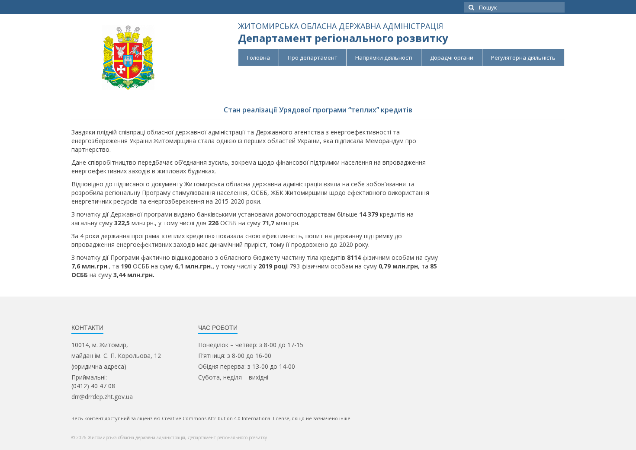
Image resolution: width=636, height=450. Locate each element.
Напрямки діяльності (383, 57)
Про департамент (312, 57)
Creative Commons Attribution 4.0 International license (225, 418)
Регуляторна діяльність (523, 57)
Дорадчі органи (451, 57)
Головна (258, 57)
